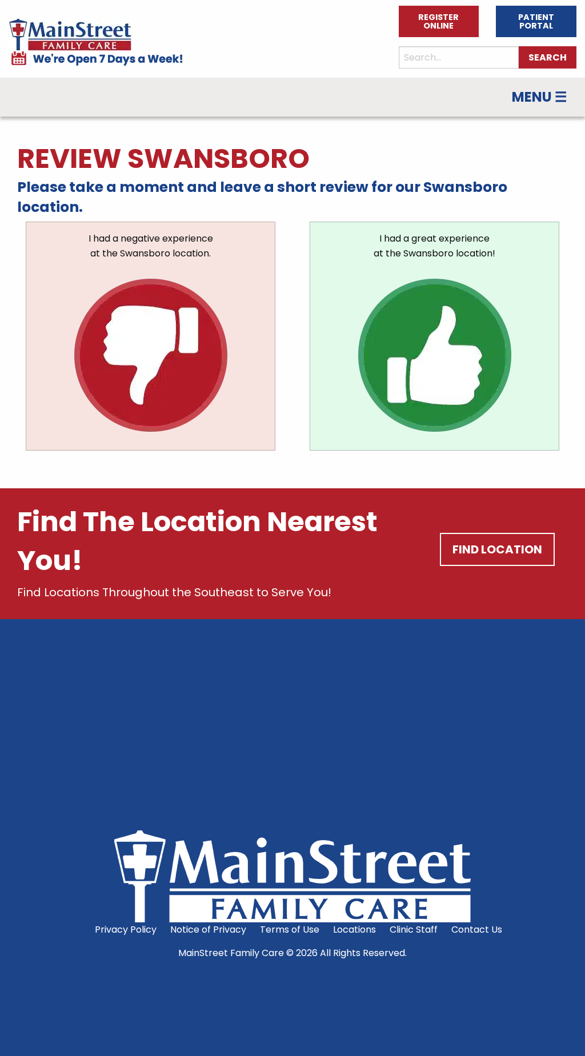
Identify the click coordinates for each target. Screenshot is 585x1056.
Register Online (438, 21)
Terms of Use (289, 929)
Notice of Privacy (208, 929)
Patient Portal (536, 21)
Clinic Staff (414, 929)
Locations (354, 929)
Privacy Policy (126, 929)
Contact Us (476, 929)
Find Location (497, 549)
